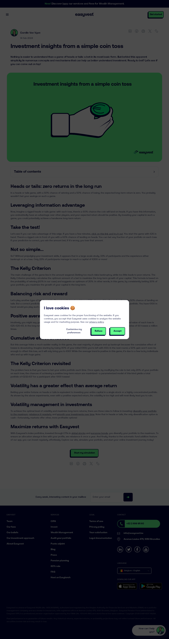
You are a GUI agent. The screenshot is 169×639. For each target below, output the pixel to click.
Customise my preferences (74, 331)
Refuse (98, 331)
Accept (117, 331)
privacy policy (96, 322)
